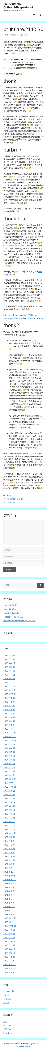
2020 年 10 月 (9, 926)
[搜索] (40, 585)
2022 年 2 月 (9, 864)
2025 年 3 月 (9, 721)
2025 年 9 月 (9, 698)
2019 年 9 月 (9, 972)
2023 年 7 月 (9, 798)
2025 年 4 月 (9, 717)
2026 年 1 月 (9, 682)
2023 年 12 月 (9, 779)
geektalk (7, 999)
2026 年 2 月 (9, 679)
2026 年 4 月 (9, 671)
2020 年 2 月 (9, 957)
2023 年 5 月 (9, 806)
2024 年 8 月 (9, 748)
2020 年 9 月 (9, 930)
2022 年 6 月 (9, 849)
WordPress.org (10, 1033)
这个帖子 (30, 119)
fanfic (6, 995)
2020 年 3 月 (9, 953)
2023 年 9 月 (9, 791)
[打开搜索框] (34, 15)
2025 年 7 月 (9, 706)
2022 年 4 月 (9, 856)
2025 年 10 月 (9, 694)
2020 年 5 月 (9, 945)
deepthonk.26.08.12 (12, 613)
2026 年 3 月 (9, 675)
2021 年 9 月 (9, 883)
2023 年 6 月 (9, 802)
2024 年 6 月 (9, 756)
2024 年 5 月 (9, 760)
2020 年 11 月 (9, 922)
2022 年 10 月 (9, 833)
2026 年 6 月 (9, 663)
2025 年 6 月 (9, 709)
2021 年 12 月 (9, 872)
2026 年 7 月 (9, 659)
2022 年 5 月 (9, 852)
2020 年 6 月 (9, 941)
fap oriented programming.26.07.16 (19, 621)
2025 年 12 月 (9, 686)
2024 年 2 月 (9, 771)
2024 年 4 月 (9, 764)
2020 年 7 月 (9, 937)
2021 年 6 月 (9, 895)
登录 (5, 1021)
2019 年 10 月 (9, 968)
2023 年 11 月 (9, 783)
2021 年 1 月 (8, 914)
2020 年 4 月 (9, 949)
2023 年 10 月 (9, 787)
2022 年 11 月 (9, 829)
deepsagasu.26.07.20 (13, 617)
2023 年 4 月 (9, 810)
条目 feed (7, 1025)
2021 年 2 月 (9, 910)
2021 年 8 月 (9, 887)
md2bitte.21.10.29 (15, 499)
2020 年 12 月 (9, 918)
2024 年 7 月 (9, 752)
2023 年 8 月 (9, 794)
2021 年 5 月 (9, 899)
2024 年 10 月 (9, 740)
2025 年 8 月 (9, 702)
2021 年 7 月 (9, 891)
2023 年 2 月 (9, 818)
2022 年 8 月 (9, 841)
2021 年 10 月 (9, 879)
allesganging (9, 991)
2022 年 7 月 (9, 845)
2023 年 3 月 (9, 814)
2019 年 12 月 (9, 965)
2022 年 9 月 (9, 837)
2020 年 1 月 (9, 961)
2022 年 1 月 (9, 868)
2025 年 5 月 (9, 713)
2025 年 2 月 (9, 725)
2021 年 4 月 (9, 903)
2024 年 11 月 (9, 737)
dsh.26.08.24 (9, 609)
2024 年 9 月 (9, 744)
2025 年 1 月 (9, 729)
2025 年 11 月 (9, 690)
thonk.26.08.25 (10, 605)
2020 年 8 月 (9, 934)
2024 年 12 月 (9, 733)
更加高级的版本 (18, 245)
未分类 (9, 495)
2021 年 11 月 (9, 876)
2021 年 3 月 (9, 907)
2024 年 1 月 (9, 775)
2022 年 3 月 (9, 860)
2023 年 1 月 (9, 822)
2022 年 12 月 (9, 825)
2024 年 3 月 (9, 767)
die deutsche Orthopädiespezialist (18, 5)
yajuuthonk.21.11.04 (15, 502)
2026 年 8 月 (9, 655)
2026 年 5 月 (9, 667)
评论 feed (7, 1029)
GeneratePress (25, 1046)
